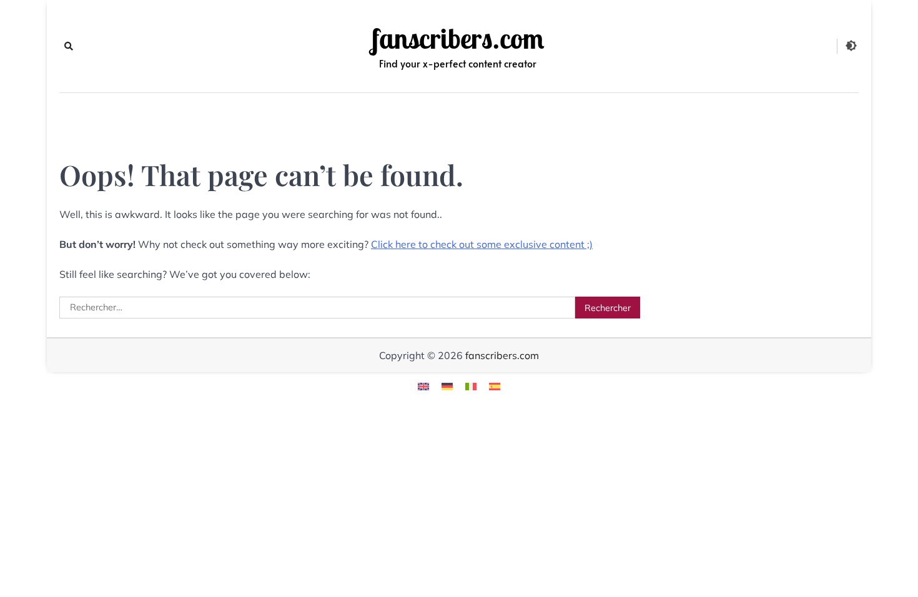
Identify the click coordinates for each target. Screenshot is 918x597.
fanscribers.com (458, 39)
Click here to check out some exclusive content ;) (482, 244)
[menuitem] (423, 385)
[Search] (68, 46)
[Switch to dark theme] (851, 45)
